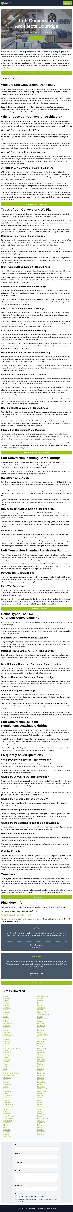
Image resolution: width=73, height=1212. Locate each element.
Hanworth (6, 1039)
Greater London (42, 1091)
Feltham (6, 1030)
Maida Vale (7, 1077)
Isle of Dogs (41, 1059)
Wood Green (7, 1136)
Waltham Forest (42, 1055)
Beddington (41, 1041)
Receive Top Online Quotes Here (36, 608)
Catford (39, 1071)
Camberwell (41, 1007)
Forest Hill (40, 1043)
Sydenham (41, 1053)
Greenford (6, 1012)
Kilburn (5, 1071)
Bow (38, 1037)
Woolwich (40, 1098)
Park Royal (7, 1041)
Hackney (40, 1016)
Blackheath (41, 1075)
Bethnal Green (42, 1019)
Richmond (6, 1053)
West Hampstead (9, 1075)
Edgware (6, 1057)
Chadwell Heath (42, 1118)
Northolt (22, 915)
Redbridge (40, 1095)
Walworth (40, 1010)
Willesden (6, 1059)
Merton (5, 1125)
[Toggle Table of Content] (19, 78)
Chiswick (6, 1055)
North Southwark (43, 996)
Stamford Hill (41, 1012)
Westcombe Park (43, 1089)
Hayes (16, 915)
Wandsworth (7, 1095)
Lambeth (40, 1001)
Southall (28, 915)
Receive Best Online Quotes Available (36, 452)
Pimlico (5, 1111)
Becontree (40, 1116)
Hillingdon (10, 915)
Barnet (5, 1093)
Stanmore (6, 1043)
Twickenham (7, 1046)
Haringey (6, 1132)
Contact (67, 3)
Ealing (5, 1021)
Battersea (6, 1102)
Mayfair (5, 1109)
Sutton (39, 1021)
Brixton (39, 1003)
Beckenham (41, 1086)
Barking (39, 1102)
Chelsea (6, 1098)
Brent (5, 1068)
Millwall (39, 1050)
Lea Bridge (41, 1025)
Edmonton (40, 1030)
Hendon (6, 1062)
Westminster (7, 1120)
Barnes (5, 1064)
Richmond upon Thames (11, 1048)
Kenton (5, 1028)
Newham (40, 1093)
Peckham (40, 1023)
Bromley (40, 1046)
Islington (6, 1134)
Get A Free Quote (36, 982)
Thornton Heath (42, 1034)
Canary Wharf (42, 1048)
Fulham (6, 1080)
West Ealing (7, 1023)
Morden (6, 1127)
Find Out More (36, 897)
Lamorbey (40, 1114)
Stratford (40, 1064)
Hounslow (6, 1025)
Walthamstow (41, 1062)
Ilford (39, 1100)
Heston (5, 1014)
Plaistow (40, 1084)
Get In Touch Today (36, 72)
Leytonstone (41, 1073)
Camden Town (8, 1104)
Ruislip (3, 915)
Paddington (7, 1091)
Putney (5, 1086)
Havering (40, 1129)
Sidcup (39, 1111)
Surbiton (6, 1089)
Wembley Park (8, 1034)
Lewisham (40, 1068)
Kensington (7, 1084)
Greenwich (41, 1066)
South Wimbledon (9, 1116)
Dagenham (41, 1123)
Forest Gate (41, 1082)
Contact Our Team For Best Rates (36, 204)
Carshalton (41, 1028)
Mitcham (40, 998)
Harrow (5, 1016)
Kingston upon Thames (11, 1073)
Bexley (39, 1125)
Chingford (40, 1080)
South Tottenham (43, 1014)
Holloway (6, 1123)
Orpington (40, 1120)
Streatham (40, 1005)
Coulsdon (40, 1077)
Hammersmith (8, 1066)
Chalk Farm (7, 1100)
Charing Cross (8, 1118)
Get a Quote (35, 38)
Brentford (6, 1037)
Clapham (6, 1129)
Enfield (39, 1032)
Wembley (6, 1032)
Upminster (40, 1134)
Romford (40, 1127)
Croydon (40, 1057)
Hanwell (6, 1019)
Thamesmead (42, 1107)
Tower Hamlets (42, 1039)
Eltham (39, 1104)
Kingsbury (6, 1050)
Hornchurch (41, 1132)
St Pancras (7, 1114)
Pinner (5, 1010)
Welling (39, 1109)
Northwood (7, 1007)
